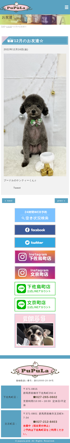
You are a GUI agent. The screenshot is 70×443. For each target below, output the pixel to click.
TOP (3, 26)
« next (8, 200)
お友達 (9, 27)
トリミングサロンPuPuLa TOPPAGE (35, 369)
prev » (61, 200)
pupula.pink (24, 441)
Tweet (17, 187)
